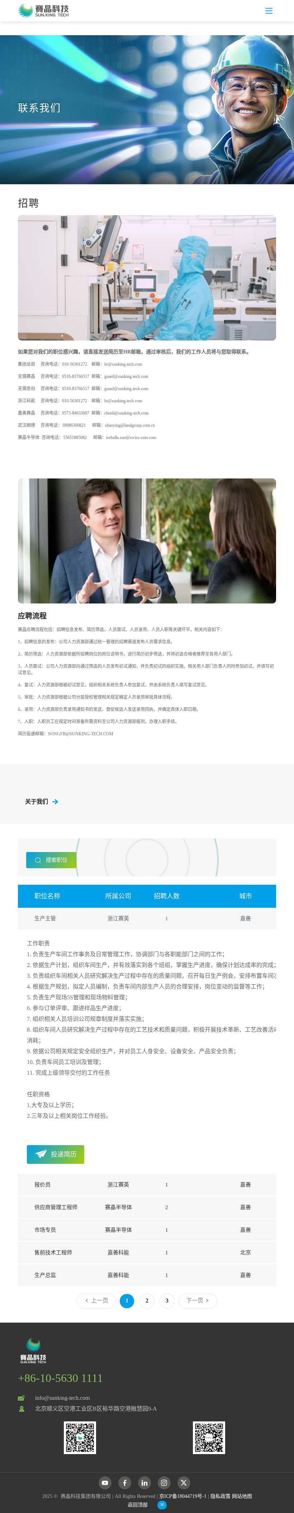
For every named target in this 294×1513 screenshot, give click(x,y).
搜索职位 (55, 860)
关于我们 (36, 802)
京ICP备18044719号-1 (183, 1496)
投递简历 (64, 1154)
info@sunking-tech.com (62, 1398)
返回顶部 (138, 1505)
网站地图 (242, 1496)
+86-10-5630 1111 (60, 1377)
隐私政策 (220, 1496)
